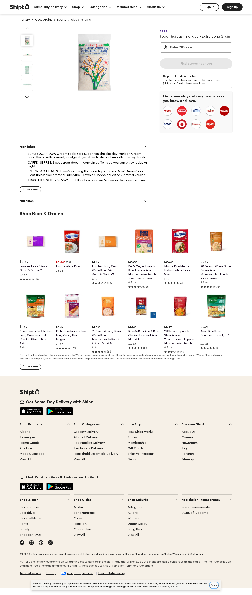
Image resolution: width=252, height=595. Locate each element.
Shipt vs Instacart (141, 453)
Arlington (135, 507)
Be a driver (27, 512)
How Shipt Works (140, 431)
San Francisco (84, 512)
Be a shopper (30, 507)
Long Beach (136, 529)
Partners (188, 453)
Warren (133, 518)
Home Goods (30, 442)
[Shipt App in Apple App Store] (31, 411)
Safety (25, 529)
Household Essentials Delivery (96, 453)
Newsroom (190, 442)
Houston (80, 523)
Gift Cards (135, 448)
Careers (188, 437)
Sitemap (188, 459)
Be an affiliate (30, 518)
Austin (78, 507)
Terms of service (30, 573)
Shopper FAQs (30, 534)
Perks (24, 523)
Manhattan (82, 529)
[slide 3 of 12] (27, 70)
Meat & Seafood (32, 453)
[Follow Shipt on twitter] (50, 543)
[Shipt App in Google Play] (59, 411)
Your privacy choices (80, 573)
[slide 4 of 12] (27, 85)
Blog (185, 448)
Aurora (133, 512)
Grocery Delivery (86, 431)
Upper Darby (137, 523)
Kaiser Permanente (196, 507)
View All (25, 459)
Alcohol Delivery (86, 437)
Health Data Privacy (111, 573)
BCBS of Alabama (195, 512)
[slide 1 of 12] (27, 40)
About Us (188, 431)
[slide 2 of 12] (27, 55)
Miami (78, 518)
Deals (132, 459)
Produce (26, 448)
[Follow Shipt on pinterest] (41, 543)
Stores (132, 437)
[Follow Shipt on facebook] (22, 543)
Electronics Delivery (88, 448)
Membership (137, 442)
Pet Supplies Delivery (89, 442)
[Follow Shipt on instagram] (31, 543)
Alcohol (25, 431)
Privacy (51, 573)
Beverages (27, 437)
